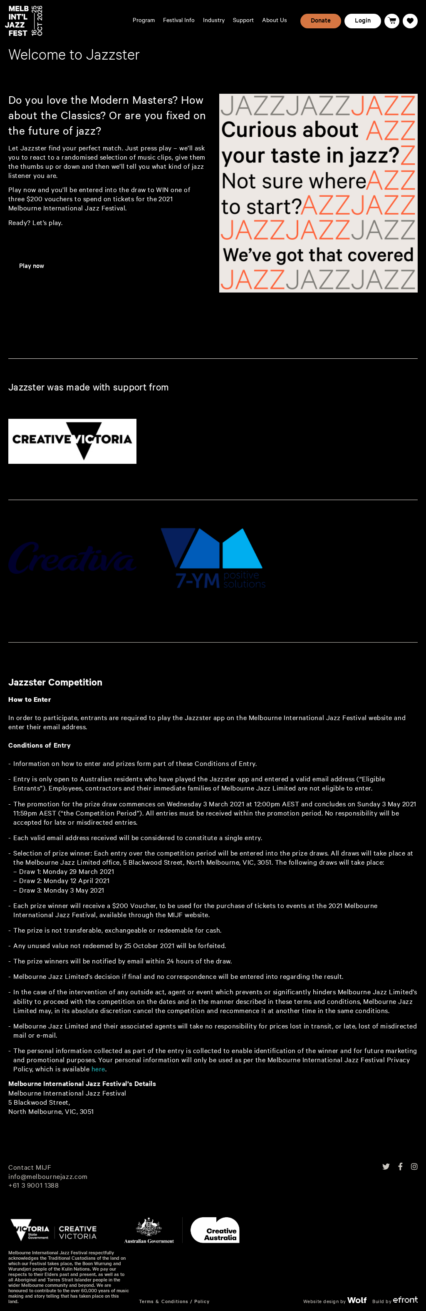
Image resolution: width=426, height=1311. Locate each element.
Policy (202, 1301)
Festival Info (179, 20)
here (98, 1068)
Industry (214, 20)
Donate (321, 20)
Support (243, 20)
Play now (31, 265)
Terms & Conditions (163, 1301)
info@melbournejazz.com (48, 1175)
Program (144, 20)
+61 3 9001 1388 (33, 1185)
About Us (274, 20)
